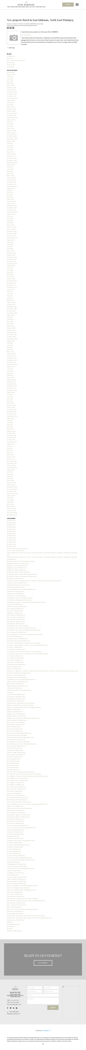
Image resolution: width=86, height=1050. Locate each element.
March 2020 (10, 225)
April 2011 (10, 453)
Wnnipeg (9, 929)
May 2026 (10, 81)
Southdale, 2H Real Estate (15, 832)
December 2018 (11, 257)
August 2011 (10, 444)
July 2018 (10, 268)
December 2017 (12, 281)
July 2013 (10, 395)
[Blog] (17, 1008)
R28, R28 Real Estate (13, 770)
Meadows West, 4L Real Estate (16, 716)
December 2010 (12, 461)
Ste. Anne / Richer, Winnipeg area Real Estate (20, 860)
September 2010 (12, 468)
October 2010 (11, 465)
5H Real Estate (11, 544)
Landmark (10, 692)
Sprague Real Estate (13, 836)
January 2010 (11, 485)
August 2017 (11, 289)
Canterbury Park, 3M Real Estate (17, 583)
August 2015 (11, 341)
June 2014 (10, 371)
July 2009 (10, 498)
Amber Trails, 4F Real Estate (15, 550)
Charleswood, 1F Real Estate (15, 591)
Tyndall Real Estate (13, 875)
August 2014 (11, 367)
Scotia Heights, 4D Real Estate (16, 813)
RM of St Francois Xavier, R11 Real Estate (19, 802)
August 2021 (11, 188)
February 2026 (11, 87)
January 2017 (11, 304)
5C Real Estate (11, 540)
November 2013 (11, 386)
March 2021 (10, 199)
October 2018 (11, 261)
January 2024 (11, 133)
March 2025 (10, 107)
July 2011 (9, 446)
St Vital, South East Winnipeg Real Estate (19, 858)
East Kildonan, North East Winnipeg (17, 626)
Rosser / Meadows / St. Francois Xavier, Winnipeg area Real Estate (27, 804)
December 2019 (12, 231)
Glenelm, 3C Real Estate (14, 669)
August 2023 (11, 141)
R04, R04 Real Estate (13, 759)
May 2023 (10, 148)
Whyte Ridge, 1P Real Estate (15, 913)
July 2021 (10, 190)
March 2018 (10, 276)
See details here (26, 35)
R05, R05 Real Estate (13, 761)
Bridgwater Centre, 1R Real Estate (17, 566)
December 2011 (11, 435)
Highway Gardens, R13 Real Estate (17, 682)
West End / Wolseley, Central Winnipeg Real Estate (22, 886)
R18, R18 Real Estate (13, 767)
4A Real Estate (11, 531)
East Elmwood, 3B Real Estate (16, 615)
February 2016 (11, 328)
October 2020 (11, 210)
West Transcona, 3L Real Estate (16, 905)
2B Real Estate (11, 525)
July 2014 (10, 369)
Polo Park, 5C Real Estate (14, 757)
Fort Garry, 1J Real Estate (14, 647)
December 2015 (12, 332)
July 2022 (10, 167)
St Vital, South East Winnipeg (16, 855)
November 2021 (11, 182)
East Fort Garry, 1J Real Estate (16, 617)
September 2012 (12, 416)
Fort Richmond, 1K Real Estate (16, 649)
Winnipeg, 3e (11, 926)
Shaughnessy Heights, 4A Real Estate (18, 815)
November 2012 (11, 412)
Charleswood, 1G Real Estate (15, 593)
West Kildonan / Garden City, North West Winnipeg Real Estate (26, 901)
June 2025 (10, 102)
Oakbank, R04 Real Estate (15, 750)
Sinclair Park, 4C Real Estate (15, 821)
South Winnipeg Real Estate (15, 830)
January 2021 (11, 203)
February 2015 (11, 354)
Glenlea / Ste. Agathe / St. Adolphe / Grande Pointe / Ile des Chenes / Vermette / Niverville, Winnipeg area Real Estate (42, 671)
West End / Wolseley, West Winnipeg (18, 888)
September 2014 (12, 364)
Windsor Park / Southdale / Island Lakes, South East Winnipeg (25, 916)
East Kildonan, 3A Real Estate (16, 619)
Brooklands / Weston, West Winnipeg (18, 572)
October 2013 (11, 388)
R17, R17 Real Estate (13, 765)
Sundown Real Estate (13, 862)
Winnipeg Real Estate (13, 924)
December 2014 (12, 358)
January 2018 (11, 279)
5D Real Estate (11, 542)
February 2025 (11, 109)
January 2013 (11, 407)
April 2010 (10, 478)
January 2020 (11, 229)
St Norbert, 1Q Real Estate (15, 847)
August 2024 (11, 120)
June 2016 (10, 319)
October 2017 (11, 285)
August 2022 (11, 165)
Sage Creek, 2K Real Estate (15, 806)
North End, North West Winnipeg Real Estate (20, 737)
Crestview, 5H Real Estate (15, 604)
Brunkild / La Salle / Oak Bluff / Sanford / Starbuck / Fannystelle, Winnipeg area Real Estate (34, 581)
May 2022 (10, 171)
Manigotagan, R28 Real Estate (16, 699)
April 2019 (10, 248)
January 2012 (11, 433)
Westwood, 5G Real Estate (15, 911)
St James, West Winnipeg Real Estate (18, 845)
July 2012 (10, 420)
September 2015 (12, 339)
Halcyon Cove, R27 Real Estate (16, 675)
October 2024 (11, 115)
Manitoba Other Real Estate (15, 701)
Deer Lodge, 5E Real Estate (15, 609)
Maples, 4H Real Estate (14, 709)
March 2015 (10, 352)
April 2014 (10, 375)
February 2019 (11, 253)
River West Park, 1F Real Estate (16, 789)
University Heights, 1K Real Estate (17, 877)
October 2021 (11, 184)
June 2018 (10, 270)
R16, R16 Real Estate (13, 763)
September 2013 (12, 390)
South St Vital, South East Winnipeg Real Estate (21, 828)
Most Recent (11, 72)
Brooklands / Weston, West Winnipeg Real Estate (22, 574)
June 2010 (10, 474)
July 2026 (10, 77)
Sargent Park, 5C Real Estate (15, 810)
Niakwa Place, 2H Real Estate (15, 725)
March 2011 (10, 455)
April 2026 (10, 83)
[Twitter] (11, 1008)
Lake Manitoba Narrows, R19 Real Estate (19, 690)
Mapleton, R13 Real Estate (15, 712)
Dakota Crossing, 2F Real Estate (16, 606)
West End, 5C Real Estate (14, 894)
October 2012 (11, 414)
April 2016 (10, 324)
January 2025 (11, 111)
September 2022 (12, 163)
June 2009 (10, 500)
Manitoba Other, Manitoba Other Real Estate (20, 703)
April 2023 (10, 150)
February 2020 (11, 227)
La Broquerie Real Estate (14, 688)
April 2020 (10, 223)
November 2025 (12, 94)
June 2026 (10, 79)
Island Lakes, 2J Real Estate (15, 684)
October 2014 (11, 362)
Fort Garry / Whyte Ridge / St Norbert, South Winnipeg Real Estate (27, 645)
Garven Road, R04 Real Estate (16, 664)
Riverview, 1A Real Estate (14, 793)
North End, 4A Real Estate (15, 729)
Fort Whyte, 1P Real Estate (15, 660)
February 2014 (11, 380)
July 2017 (10, 291)
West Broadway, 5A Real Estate (16, 883)
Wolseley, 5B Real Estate (14, 931)
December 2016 (12, 306)
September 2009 (12, 493)
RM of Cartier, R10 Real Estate (16, 795)
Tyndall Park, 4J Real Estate (15, 873)
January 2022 (11, 180)
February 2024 (11, 130)
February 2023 (11, 154)
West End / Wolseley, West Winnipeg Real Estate (21, 890)
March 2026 (10, 85)
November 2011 (11, 438)
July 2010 (10, 472)
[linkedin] (14, 1008)
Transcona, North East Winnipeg (17, 866)
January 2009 (11, 511)
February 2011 (11, 457)
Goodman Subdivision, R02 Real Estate (19, 673)
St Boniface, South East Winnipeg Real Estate (21, 840)
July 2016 (10, 317)
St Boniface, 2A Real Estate (15, 838)
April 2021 (10, 197)
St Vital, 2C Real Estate (14, 849)
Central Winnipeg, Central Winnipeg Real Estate (21, 589)
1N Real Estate (11, 520)
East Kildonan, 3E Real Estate (16, 624)
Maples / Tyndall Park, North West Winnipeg (20, 705)
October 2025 (11, 96)
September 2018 (12, 264)
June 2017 (10, 294)
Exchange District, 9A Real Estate (17, 639)
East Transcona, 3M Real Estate (16, 632)
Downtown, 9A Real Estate (15, 611)
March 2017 (10, 300)
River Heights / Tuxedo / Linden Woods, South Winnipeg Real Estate (27, 776)
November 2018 (11, 259)
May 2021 (10, 195)
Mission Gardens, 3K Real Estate (16, 720)
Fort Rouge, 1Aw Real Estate (15, 658)
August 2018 (11, 266)
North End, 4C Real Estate (15, 731)
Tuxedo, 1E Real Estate (14, 871)
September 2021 (12, 186)
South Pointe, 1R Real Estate (15, 823)
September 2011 (12, 442)
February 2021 (11, 201)
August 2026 (11, 75)
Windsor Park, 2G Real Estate (16, 920)
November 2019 (11, 233)
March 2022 (10, 175)
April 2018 (10, 274)
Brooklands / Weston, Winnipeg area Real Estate (21, 576)
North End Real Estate (13, 727)
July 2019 (10, 242)
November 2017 (11, 283)
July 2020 (10, 216)
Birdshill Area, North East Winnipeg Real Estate (21, 561)
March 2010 (10, 480)
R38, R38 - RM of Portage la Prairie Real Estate (21, 772)
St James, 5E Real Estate (14, 843)
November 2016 (11, 309)
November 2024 (12, 113)
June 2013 (10, 397)
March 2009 (11, 506)
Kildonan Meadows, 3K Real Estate (17, 686)
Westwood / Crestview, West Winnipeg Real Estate (22, 909)
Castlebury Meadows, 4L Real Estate (18, 585)
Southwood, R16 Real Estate (15, 834)
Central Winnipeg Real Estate (16, 587)
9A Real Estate (11, 546)
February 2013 (11, 405)
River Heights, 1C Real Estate (15, 782)
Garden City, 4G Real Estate (15, 662)
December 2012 (11, 410)
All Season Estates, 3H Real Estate (17, 548)
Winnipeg (10, 922)
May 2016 (10, 322)
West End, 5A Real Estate (14, 892)
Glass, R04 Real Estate (14, 667)
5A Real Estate (11, 538)
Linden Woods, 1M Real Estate (16, 694)
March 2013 (10, 403)
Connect (68, 4)
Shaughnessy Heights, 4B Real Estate (18, 817)
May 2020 (10, 221)
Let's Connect (43, 963)
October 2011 (11, 440)
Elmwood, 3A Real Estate (14, 636)
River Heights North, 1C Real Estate (17, 778)
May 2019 (10, 246)
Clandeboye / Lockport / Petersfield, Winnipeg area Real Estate (26, 602)
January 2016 (11, 330)
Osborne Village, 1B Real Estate (16, 752)
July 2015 (10, 343)
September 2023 (12, 139)
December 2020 (12, 206)
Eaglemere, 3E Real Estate (15, 613)
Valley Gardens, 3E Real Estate (16, 879)
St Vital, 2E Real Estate (14, 853)
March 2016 (10, 326)
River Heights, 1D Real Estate (15, 785)
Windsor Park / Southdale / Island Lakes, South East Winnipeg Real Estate (29, 918)
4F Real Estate (11, 535)
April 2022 (10, 173)
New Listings (10, 62)
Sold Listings (11, 67)
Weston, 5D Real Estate (14, 907)
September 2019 (12, 238)
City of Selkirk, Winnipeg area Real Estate (19, 600)
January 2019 (11, 255)
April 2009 (10, 504)
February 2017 (11, 302)
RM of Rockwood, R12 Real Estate (17, 800)
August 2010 (11, 470)
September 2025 (12, 98)
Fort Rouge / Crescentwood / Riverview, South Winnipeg (24, 651)
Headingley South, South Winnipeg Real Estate (21, 679)
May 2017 (10, 296)
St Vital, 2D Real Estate (14, 851)
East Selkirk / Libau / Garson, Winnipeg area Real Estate (24, 630)
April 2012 (10, 427)
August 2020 (11, 214)
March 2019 (10, 251)
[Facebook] (8, 1008)
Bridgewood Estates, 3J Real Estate (18, 563)
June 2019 (10, 244)
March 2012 (10, 429)
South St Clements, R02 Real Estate (18, 825)
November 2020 (12, 208)
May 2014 (10, 373)
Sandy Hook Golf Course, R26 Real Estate (19, 808)
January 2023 (11, 156)
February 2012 (11, 431)
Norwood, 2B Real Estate (14, 748)
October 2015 (11, 337)
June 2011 (10, 448)
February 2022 (11, 178)
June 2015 (10, 345)
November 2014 (12, 360)
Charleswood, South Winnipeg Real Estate (20, 598)
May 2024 (10, 124)
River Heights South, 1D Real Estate (17, 780)
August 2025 (11, 100)
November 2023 (12, 137)
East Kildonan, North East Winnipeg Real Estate (24, 25)
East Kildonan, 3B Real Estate (16, 621)
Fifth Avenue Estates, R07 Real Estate (18, 641)
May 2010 (10, 476)
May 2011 (9, 450)
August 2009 (11, 496)
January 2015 (11, 356)
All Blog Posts (11, 56)
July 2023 (10, 143)
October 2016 (11, 311)
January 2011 (11, 459)
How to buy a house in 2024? (16, 60)
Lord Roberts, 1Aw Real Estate (16, 697)
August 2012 (11, 418)
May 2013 (10, 399)
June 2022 (10, 169)
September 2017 (12, 287)
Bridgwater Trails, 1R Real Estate (16, 570)
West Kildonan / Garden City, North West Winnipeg (22, 898)
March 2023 (10, 152)
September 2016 (12, 313)
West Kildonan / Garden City (15, 896)
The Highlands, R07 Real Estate (16, 864)
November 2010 (12, 463)
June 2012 (10, 422)
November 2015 (11, 334)
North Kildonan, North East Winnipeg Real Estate (21, 744)
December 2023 (12, 135)
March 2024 (10, 128)
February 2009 (11, 508)
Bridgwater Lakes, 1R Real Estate (16, 568)
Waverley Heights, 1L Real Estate (16, 881)
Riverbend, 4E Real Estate (15, 791)
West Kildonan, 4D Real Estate (16, 903)
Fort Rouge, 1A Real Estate (15, 656)
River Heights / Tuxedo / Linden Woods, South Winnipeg (24, 774)
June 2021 (10, 193)
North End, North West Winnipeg (17, 735)
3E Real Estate (11, 529)
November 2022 (12, 160)
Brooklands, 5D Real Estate (15, 578)
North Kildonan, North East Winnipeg (18, 742)
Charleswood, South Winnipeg (16, 596)
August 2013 (11, 392)
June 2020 (10, 218)
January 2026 (11, 90)
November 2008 (12, 515)
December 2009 (12, 487)
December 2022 (12, 158)
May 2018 (10, 272)
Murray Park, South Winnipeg (16, 722)
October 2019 (11, 236)
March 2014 (10, 377)
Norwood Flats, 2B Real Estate (16, 746)
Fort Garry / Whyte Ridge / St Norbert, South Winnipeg (23, 643)
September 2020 (12, 212)
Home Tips (10, 58)
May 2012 (10, 425)
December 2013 (11, 384)
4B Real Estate (11, 533)
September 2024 (12, 117)
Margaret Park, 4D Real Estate (16, 714)
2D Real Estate (11, 527)
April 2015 (10, 349)
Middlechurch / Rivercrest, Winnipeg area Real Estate (23, 718)
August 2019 (11, 240)
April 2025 (10, 105)
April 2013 (10, 401)
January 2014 (11, 382)
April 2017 (10, 298)
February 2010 (11, 483)
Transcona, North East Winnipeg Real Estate (20, 868)
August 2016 (11, 315)
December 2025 (12, 92)
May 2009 (10, 502)
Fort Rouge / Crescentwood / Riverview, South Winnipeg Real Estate (27, 654)
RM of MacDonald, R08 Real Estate (17, 798)
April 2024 (10, 126)
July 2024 (10, 122)
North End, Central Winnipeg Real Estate (19, 733)
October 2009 (11, 491)
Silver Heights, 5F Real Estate (15, 819)
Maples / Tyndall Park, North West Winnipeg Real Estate (24, 707)
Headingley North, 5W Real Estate (17, 677)
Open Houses (11, 65)
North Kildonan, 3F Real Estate (16, 740)
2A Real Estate (11, 523)
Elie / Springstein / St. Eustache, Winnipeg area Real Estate (24, 634)
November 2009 (12, 489)
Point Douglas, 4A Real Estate (16, 755)
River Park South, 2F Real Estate (16, 787)
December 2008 (12, 513)
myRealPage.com (46, 1030)
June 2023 (10, 145)
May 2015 (10, 347)
